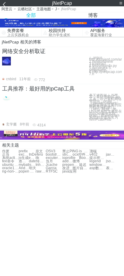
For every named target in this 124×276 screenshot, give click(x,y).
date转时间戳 (37, 161)
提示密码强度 (97, 158)
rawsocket (41, 171)
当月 (49, 161)
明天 (32, 168)
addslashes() (67, 161)
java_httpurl (111, 154)
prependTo (70, 165)
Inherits (41, 165)
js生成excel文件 (27, 158)
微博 (76, 161)
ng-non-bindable (10, 171)
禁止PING (70, 151)
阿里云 (7, 9)
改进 (66, 168)
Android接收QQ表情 (24, 168)
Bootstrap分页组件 (84, 158)
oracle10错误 (10, 168)
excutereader (54, 158)
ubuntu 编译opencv (10, 165)
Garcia (51, 168)
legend (95, 161)
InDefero (36, 154)
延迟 (82, 165)
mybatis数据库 (27, 165)
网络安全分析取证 (23, 51)
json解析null (111, 161)
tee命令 (8, 161)
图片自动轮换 (81, 168)
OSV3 (50, 151)
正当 (5, 154)
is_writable (84, 151)
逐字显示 (24, 161)
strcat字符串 (67, 154)
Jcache (51, 165)
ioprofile (69, 158)
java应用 (69, 171)
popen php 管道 (27, 171)
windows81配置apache (97, 165)
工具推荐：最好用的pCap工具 (38, 89)
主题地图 (43, 9)
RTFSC (52, 171)
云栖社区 (24, 9)
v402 (93, 154)
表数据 (111, 168)
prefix (23, 151)
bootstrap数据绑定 (54, 154)
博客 (93, 15)
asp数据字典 (97, 168)
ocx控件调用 (81, 154)
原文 (39, 151)
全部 (31, 15)
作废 (5, 151)
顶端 (93, 151)
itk (37, 158)
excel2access (24, 154)
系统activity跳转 (10, 158)
